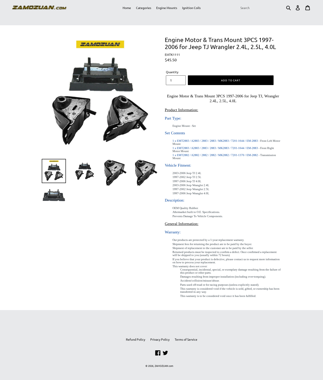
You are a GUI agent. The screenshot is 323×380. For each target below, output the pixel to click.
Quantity (172, 72)
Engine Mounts (166, 8)
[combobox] (265, 8)
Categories (143, 8)
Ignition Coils (191, 8)
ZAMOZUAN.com (164, 365)
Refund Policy (135, 339)
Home (127, 8)
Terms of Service (186, 339)
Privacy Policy (160, 339)
